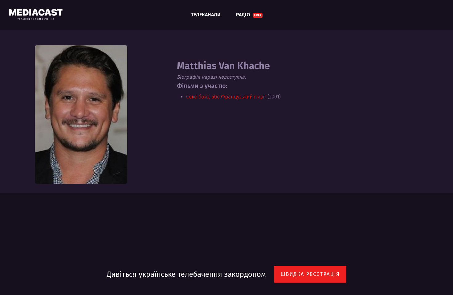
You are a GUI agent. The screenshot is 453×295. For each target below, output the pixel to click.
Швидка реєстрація (310, 274)
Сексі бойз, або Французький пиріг (226, 97)
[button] (441, 3)
